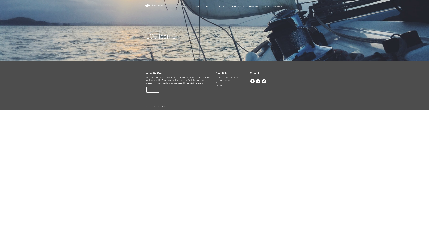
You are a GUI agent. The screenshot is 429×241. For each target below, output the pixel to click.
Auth (223, 19)
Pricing (207, 6)
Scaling (223, 40)
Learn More (185, 6)
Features (216, 6)
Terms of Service (223, 80)
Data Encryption (223, 22)
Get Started (277, 6)
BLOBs (223, 36)
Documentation (254, 6)
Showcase (197, 6)
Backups (222, 26)
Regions (222, 29)
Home (175, 6)
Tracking (222, 33)
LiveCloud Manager (222, 15)
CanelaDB (222, 12)
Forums (266, 6)
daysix (170, 107)
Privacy (219, 83)
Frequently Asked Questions (234, 6)
